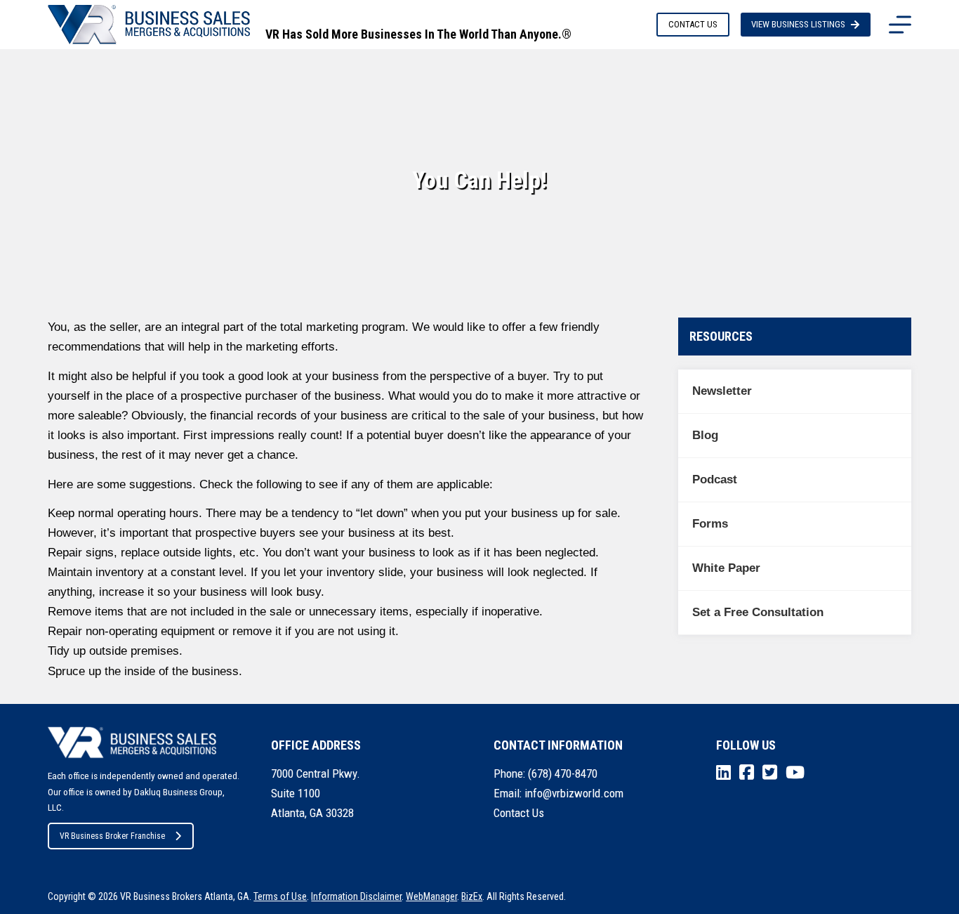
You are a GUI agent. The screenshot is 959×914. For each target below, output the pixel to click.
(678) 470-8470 (562, 773)
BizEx (471, 896)
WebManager (431, 896)
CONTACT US (692, 24)
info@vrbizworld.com (573, 793)
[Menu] (900, 24)
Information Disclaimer (356, 896)
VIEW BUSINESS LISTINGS (798, 24)
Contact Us (519, 813)
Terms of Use (280, 896)
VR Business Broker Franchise (112, 836)
